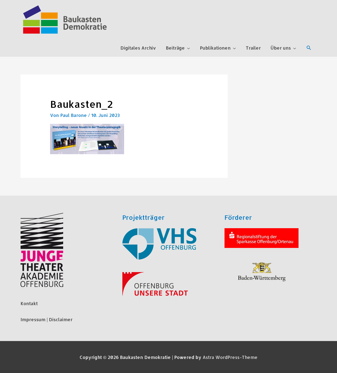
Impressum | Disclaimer (46, 319)
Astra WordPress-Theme (230, 357)
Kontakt (29, 303)
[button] (309, 48)
